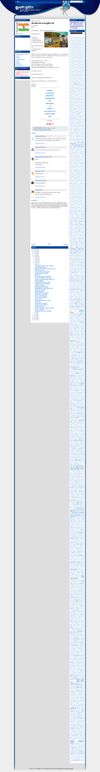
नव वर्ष (74, 434)
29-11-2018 (73, 198)
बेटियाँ (74, 504)
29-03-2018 (82, 194)
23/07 (75, 163)
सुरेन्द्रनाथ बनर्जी (78, 721)
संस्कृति (77, 697)
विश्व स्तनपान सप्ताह (74, 659)
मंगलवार (80, 532)
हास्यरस (80, 746)
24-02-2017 (75, 166)
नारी (76, 436)
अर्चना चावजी (82, 242)
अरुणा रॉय (75, 241)
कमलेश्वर (78, 293)
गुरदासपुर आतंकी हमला (76, 335)
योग (70, 572)
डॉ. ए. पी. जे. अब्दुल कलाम (80, 396)
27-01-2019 (82, 183)
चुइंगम (79, 356)
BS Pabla (78, 754)
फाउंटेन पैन (76, 483)
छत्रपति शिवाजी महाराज (80, 361)
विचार (74, 625)
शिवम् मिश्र (72, 681)
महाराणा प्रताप (73, 544)
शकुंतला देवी (82, 669)
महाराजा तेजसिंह (82, 542)
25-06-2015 (78, 173)
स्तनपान (83, 729)
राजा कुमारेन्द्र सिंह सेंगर (20, 59)
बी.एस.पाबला (81, 498)
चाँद (83, 352)
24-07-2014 (72, 167)
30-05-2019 (79, 198)
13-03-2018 (78, 98)
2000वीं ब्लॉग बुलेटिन (77, 140)
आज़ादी (74, 259)
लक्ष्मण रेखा (77, 605)
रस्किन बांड (79, 578)
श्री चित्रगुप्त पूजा (76, 688)
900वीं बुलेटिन (78, 217)
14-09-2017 (81, 108)
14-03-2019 (75, 105)
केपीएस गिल (78, 318)
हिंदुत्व (76, 750)
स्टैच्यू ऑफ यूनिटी (77, 729)
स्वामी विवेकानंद (74, 735)
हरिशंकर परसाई (79, 739)
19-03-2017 (81, 130)
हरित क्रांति (75, 738)
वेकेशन (82, 666)
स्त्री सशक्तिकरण (74, 731)
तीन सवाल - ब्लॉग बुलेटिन (39, 309)
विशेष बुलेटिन (80, 631)
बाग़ (79, 493)
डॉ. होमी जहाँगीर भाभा (79, 402)
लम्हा (74, 608)
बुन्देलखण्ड (79, 501)
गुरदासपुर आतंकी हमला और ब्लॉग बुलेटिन (42, 271)
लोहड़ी (79, 617)
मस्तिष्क (75, 541)
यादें (82, 568)
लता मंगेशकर (81, 607)
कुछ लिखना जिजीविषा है (39, 280)
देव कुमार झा (18, 56)
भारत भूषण (81, 524)
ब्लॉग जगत (73, 508)
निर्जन (75, 437)
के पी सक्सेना (72, 315)
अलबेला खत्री (72, 245)
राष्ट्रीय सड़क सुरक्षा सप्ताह (77, 598)
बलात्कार (71, 491)
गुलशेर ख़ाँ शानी (77, 342)
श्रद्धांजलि (77, 687)
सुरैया (83, 721)
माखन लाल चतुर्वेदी (78, 549)
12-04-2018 (81, 92)
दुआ (79, 417)
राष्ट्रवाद (75, 591)
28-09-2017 (73, 193)
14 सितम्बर (81, 102)
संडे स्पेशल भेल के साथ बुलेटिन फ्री (41, 304)
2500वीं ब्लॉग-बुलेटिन (77, 177)
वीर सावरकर (73, 666)
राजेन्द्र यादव (78, 584)
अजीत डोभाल (77, 232)
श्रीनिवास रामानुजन (81, 691)
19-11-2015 (76, 133)
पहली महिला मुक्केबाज (81, 453)
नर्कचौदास (76, 433)
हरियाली (79, 738)
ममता (82, 539)
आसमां (72, 266)
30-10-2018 (73, 201)
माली (82, 552)
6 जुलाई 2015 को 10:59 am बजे (40, 167)
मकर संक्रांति (79, 534)
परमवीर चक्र (74, 448)
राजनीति (82, 581)
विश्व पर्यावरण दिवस (75, 645)
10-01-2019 (79, 78)
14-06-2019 (78, 106)
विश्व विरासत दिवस (76, 656)
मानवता (78, 551)
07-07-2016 (79, 65)
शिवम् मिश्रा (18, 63)
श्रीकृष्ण (78, 690)
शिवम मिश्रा (78, 679)
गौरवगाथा (75, 348)
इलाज (78, 269)
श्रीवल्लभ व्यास (72, 694)
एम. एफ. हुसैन (73, 282)
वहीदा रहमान (78, 621)
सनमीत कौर (74, 700)
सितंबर (36, 261)
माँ (73, 548)
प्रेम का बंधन (82, 476)
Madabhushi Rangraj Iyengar (42, 156)
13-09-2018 (72, 101)
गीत (76, 334)
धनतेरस (71, 427)
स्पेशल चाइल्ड (72, 732)
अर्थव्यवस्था (76, 244)
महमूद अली (81, 541)
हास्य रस (76, 746)
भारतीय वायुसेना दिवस (79, 525)
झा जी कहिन (81, 385)
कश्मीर (72, 302)
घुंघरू (74, 349)
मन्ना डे (73, 539)
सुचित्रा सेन (78, 717)
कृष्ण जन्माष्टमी (80, 314)
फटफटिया (71, 481)
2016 (35, 253)
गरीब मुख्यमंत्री (77, 332)
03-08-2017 (79, 48)
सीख (74, 714)
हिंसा (79, 750)
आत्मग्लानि (73, 261)
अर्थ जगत (72, 244)
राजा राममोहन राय (81, 583)
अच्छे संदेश (78, 231)
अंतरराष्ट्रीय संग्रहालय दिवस (74, 224)
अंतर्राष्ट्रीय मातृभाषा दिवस (78, 227)
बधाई (71, 490)
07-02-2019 (77, 64)
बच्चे (80, 487)
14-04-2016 (81, 105)
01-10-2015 (79, 40)
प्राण (82, 474)
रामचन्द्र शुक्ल (77, 587)
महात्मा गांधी (72, 542)
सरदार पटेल (75, 704)
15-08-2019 (73, 112)
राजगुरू (79, 581)
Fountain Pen (78, 757)
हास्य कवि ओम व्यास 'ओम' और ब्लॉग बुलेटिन (43, 300)
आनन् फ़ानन (74, 262)
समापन (82, 701)
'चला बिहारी (71, 37)
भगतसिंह (74, 521)
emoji (73, 756)
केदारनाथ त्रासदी (77, 317)
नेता (71, 440)
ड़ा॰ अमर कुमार (74, 392)
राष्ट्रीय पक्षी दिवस (78, 594)
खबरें (82, 324)
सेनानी (82, 724)
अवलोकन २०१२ (81, 248)
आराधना (75, 265)
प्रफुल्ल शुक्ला (81, 473)
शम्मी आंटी (74, 672)
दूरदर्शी (77, 420)
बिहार (77, 498)
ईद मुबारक (73, 272)
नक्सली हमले (72, 431)
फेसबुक (83, 484)
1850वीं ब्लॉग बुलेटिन (77, 129)
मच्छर (72, 535)
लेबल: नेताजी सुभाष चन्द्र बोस (74, 614)
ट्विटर (77, 389)
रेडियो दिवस (80, 604)
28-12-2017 (79, 193)
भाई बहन (73, 524)
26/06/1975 (76, 181)
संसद (83, 695)
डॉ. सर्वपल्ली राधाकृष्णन (77, 400)
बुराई (83, 501)
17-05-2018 (77, 119)
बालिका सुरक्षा (73, 498)
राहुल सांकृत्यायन (75, 601)
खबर (79, 324)
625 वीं (80, 211)
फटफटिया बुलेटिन (77, 481)
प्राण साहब (71, 476)
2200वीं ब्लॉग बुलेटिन (77, 156)
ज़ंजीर (83, 362)
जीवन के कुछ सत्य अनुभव (75, 379)
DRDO (83, 754)
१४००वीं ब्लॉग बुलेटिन (73, 109)
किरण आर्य (73, 307)
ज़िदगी (82, 376)
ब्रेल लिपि (75, 507)
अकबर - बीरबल (77, 228)
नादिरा (81, 434)
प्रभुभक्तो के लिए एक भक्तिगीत (50, 113)
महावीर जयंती (76, 545)
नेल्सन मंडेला (76, 441)
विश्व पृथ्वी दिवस (74, 648)
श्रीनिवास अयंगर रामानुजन (73, 691)
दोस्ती (77, 426)
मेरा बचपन (49, 116)
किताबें (83, 306)
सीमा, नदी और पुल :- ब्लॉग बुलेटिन (41, 294)
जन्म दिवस (73, 368)
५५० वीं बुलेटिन (78, 210)
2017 (35, 252)
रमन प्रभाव (71, 575)
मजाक (75, 535)
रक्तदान (82, 572)
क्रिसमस (76, 324)
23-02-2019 (75, 159)
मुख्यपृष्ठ (49, 244)
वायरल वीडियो (76, 622)
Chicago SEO (48, 768)
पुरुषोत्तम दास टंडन (74, 461)
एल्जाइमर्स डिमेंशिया (72, 283)
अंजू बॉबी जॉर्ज (75, 218)
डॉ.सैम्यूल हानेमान (72, 403)
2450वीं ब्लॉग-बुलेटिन (77, 170)
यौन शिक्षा (78, 572)
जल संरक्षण (81, 373)
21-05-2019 (79, 149)
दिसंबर (36, 256)
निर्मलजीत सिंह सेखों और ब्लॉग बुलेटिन (41, 286)
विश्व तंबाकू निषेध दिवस (74, 641)
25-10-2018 (78, 176)
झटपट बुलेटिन (77, 382)
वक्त (82, 617)
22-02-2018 (75, 153)
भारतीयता (78, 528)
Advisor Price (53, 768)
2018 (35, 251)
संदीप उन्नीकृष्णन (75, 695)
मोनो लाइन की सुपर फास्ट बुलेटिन (41, 303)
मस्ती (78, 541)
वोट (70, 669)
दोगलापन (71, 426)
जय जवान (71, 372)
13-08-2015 (81, 99)
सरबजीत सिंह (73, 705)
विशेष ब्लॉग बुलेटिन (73, 632)
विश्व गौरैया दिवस (75, 638)
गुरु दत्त (73, 338)
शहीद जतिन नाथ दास (78, 675)
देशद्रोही (71, 424)
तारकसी (71, 406)
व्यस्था (78, 669)
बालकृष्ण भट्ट (82, 497)
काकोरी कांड (76, 303)
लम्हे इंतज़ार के (37, 274)
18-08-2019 (78, 126)
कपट (71, 293)
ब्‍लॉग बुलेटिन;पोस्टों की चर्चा (75, 515)
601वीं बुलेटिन (76, 211)
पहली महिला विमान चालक (75, 454)
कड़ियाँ (81, 290)
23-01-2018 (78, 157)
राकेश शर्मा (73, 580)
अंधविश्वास (71, 228)
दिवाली (77, 416)
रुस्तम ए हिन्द (73, 604)
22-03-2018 (81, 153)
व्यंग (73, 669)
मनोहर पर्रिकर (82, 538)
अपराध (75, 237)
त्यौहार (81, 409)
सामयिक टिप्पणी (78, 711)
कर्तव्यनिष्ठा (71, 296)
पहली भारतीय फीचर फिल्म (73, 453)
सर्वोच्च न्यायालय (80, 707)
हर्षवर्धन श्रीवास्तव (19, 64)
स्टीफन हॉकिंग (72, 729)
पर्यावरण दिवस (82, 450)
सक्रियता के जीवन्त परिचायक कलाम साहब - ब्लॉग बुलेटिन (45, 268)
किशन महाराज (79, 307)
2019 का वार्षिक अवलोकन (79, 146)
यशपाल (79, 568)
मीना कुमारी (79, 555)
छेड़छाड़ (75, 362)
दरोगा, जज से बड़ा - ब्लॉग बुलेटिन (41, 297)
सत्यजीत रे (77, 698)
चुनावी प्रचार (72, 359)
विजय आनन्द (79, 625)
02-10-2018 (73, 45)
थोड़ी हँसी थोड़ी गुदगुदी (79, 410)
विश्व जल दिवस (75, 639)
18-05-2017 (75, 125)
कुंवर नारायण (74, 309)
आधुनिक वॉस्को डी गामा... (50, 95)
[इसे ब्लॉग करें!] (51, 128)
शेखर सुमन (78, 684)
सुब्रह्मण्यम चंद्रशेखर (73, 719)
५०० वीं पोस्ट (81, 208)
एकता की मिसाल (74, 279)
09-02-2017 (77, 72)
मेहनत (82, 561)
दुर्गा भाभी (76, 419)
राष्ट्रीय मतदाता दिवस (74, 597)
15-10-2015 (79, 112)
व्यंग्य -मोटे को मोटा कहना (50, 93)
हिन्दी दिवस (71, 751)
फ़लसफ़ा (72, 483)
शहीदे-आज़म (76, 676)
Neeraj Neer (38, 171)
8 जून (80, 214)
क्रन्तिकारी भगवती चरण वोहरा (74, 322)
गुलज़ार (77, 341)
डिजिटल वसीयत (79, 392)
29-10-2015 (82, 197)
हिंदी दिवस (79, 747)
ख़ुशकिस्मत (76, 325)
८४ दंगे (76, 215)
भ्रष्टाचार (71, 532)
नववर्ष (78, 434)
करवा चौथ (75, 295)
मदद (77, 535)
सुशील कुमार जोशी (38, 136)
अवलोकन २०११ (73, 248)
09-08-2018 (82, 75)
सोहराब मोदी (78, 728)
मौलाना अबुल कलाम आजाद (74, 566)
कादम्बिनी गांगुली (82, 303)
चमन (72, 352)
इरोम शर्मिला (74, 269)
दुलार (80, 419)
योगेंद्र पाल (74, 572)
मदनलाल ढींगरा (82, 535)
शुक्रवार (75, 683)
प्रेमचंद (73, 477)
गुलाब (82, 342)
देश (77, 423)
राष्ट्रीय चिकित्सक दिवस (76, 593)
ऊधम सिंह (77, 276)
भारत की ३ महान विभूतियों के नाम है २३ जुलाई (43, 277)
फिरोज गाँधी (74, 484)
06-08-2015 (77, 61)
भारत (77, 524)
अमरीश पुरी (79, 238)
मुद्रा (75, 556)
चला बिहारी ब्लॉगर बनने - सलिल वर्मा (22, 54)
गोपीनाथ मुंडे (78, 345)
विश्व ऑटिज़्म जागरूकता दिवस (74, 635)
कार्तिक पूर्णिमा (78, 306)
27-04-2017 (73, 184)
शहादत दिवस (81, 673)
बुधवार (76, 501)
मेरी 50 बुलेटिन (73, 561)
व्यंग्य (75, 669)
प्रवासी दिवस (72, 474)
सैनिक (74, 725)
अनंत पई (75, 234)
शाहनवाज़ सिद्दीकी (74, 678)
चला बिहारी (79, 352)
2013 (35, 317)
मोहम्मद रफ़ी (76, 565)
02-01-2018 (77, 41)
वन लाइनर (72, 618)
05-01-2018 (79, 54)
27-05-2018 (79, 184)
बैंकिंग (77, 504)
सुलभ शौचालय (74, 722)
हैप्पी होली (79, 753)
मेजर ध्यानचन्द (74, 558)
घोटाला (78, 349)
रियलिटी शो (81, 601)
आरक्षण (71, 265)
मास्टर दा (71, 554)
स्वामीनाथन (80, 735)
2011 (35, 319)
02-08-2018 (77, 44)
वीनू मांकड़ (82, 665)
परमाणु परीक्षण (80, 448)
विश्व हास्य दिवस (80, 659)
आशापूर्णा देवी (82, 265)
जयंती (76, 373)
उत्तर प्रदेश (81, 272)
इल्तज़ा (82, 269)
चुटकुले (72, 358)
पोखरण (75, 464)
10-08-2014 (82, 79)
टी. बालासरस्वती (74, 386)
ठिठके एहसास (77, 390)
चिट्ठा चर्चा (74, 355)
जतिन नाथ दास (80, 365)
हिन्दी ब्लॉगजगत (76, 751)
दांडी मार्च (73, 413)
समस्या (71, 701)
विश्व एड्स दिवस (74, 634)
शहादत (77, 673)
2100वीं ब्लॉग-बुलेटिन (75, 152)
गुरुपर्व (77, 339)
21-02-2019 (82, 147)
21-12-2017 (77, 150)
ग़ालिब (81, 332)
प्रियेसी (75, 476)
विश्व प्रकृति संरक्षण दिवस (74, 649)
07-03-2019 (82, 64)
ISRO (83, 757)
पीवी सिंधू (80, 458)
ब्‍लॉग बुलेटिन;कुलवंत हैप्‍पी (77, 514)
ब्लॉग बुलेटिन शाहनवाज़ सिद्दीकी (80, 511)
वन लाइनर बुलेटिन (78, 618)
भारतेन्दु (82, 528)
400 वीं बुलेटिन (72, 207)
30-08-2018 (82, 200)
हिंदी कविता (74, 747)
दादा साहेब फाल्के (78, 413)
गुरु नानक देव (78, 338)
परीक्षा (74, 450)
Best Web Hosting (60, 768)
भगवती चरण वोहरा (80, 521)
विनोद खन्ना (82, 628)
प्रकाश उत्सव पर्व (78, 470)
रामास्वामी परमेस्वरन (80, 590)
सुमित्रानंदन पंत (72, 721)
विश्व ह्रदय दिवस (72, 663)
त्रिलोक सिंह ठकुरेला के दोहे (50, 98)
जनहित (83, 366)
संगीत (76, 694)
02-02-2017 (82, 41)
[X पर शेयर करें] (52, 128)
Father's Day (72, 757)
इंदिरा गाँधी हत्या (74, 268)
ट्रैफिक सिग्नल (72, 389)
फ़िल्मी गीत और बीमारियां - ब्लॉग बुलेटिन (42, 292)
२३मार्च (80, 164)
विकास (74, 624)
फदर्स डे (83, 481)
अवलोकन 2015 (78, 251)
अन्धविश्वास (81, 235)
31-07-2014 (72, 204)
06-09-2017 (73, 62)
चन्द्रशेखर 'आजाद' (75, 351)
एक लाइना (82, 278)
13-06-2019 (75, 99)
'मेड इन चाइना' (76, 38)
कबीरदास (74, 293)
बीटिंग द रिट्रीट (72, 500)
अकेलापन (81, 228)
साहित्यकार (79, 712)
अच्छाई (75, 231)
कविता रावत (37, 190)
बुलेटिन (78, 503)
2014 (35, 315)
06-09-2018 (79, 62)
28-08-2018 (82, 191)
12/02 (81, 95)
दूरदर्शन (74, 420)
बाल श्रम (77, 497)
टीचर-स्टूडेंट (79, 386)
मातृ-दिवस (74, 551)
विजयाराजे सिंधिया (72, 628)
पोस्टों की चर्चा (78, 467)
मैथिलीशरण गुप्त (80, 562)
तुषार (74, 407)
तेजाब (73, 409)
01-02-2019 (82, 38)
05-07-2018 (79, 57)
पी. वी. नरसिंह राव (75, 458)
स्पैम (76, 732)
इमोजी (71, 269)
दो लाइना (81, 424)
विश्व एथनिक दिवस (80, 634)
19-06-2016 (78, 132)
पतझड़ (71, 447)
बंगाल (74, 487)
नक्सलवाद (81, 430)
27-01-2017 (76, 183)
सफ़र (77, 700)
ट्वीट (80, 389)
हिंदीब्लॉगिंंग (72, 750)
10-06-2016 (77, 79)
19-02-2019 (75, 130)
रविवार (83, 575)
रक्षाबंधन (73, 573)
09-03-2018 (73, 74)
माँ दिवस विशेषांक (77, 548)
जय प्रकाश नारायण (76, 372)
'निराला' (76, 37)
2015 (35, 255)
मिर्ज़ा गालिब (79, 554)
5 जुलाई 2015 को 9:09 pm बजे (40, 143)
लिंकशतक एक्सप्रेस (80, 611)
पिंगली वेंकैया (73, 457)
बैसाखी (81, 504)
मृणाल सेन (82, 556)
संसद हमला (73, 697)
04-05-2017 (73, 51)
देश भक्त (81, 423)
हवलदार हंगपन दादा (77, 743)
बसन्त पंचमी (71, 493)
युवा (78, 569)
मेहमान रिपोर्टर (72, 562)
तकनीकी (82, 403)
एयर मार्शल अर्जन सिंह (80, 282)
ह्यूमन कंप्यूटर (74, 754)
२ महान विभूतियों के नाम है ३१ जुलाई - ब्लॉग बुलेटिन (44, 265)
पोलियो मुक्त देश (80, 464)
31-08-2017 (78, 204)
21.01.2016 (82, 150)
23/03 (71, 163)
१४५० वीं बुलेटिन (80, 109)
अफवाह (83, 237)
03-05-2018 (82, 47)
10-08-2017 (73, 81)
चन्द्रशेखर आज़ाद (81, 351)
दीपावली (76, 417)
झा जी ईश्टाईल (74, 385)
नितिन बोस (82, 436)
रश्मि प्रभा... (18, 57)
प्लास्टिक (81, 480)
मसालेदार (71, 541)
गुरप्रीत (82, 335)
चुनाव (76, 358)
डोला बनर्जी (77, 403)
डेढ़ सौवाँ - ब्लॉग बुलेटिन (78, 393)
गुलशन (82, 341)
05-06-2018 (73, 57)
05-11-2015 (77, 58)
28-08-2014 (77, 191)
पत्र (77, 447)
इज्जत (78, 268)
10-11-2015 (79, 81)
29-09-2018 (77, 197)
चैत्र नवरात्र (81, 359)
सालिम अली (74, 712)
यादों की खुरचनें (73, 569)
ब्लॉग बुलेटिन (26, 7)
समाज (74, 701)
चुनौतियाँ (76, 359)
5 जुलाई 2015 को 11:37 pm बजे (40, 152)
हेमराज (76, 753)
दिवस (74, 416)
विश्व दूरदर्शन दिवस (75, 642)
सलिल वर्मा (72, 708)
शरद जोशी (78, 672)
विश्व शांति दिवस (75, 658)
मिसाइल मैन (74, 555)
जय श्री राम (82, 372)
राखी (76, 580)
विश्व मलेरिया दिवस (78, 652)
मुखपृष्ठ (18, 1)
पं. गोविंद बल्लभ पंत (76, 443)
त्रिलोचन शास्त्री (72, 410)
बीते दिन (78, 500)
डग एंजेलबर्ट (82, 390)
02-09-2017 (82, 44)
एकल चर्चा (79, 279)
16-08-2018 (81, 116)
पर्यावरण (77, 450)
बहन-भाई (76, 493)
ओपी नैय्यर (76, 286)
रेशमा (73, 605)
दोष (74, 426)
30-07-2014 (77, 200)
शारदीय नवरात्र (82, 676)
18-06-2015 (81, 125)
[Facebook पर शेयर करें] (54, 128)
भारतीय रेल (72, 525)
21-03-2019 (73, 149)
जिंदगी (79, 376)
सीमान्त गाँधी (74, 715)
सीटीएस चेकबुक (78, 714)
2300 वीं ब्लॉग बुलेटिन (80, 163)
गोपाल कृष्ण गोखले (72, 345)
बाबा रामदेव (77, 494)
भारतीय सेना (72, 527)
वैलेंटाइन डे (75, 668)
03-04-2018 (77, 47)
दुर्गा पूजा (73, 419)
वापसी (72, 622)
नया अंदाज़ (71, 433)
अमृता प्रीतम (75, 239)
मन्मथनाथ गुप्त (77, 539)
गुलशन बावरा (72, 342)
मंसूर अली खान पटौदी (73, 534)
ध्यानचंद (71, 430)
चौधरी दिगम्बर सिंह (72, 361)
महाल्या (71, 545)
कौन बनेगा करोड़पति (80, 321)
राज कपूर (80, 580)
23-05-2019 (78, 160)
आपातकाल (82, 262)
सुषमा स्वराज (72, 724)
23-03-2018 (72, 160)
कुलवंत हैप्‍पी (82, 312)
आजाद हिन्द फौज (76, 258)
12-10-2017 (76, 95)
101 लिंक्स (75, 84)
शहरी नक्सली (73, 673)
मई (35, 314)
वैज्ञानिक (71, 668)
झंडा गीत (72, 382)
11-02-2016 (82, 85)
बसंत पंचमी (81, 491)
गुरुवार (71, 341)
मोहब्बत (72, 565)
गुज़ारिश (79, 334)
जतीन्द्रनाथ (72, 366)
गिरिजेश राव (72, 334)
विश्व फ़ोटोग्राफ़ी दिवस (76, 651)
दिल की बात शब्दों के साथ (39, 306)
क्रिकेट (73, 324)
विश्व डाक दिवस (82, 639)
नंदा (74, 430)
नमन (81, 431)
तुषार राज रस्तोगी (80, 407)
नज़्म (76, 431)
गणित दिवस (71, 331)
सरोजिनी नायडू (74, 707)
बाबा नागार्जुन (73, 494)
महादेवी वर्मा (76, 542)
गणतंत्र (79, 328)
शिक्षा (74, 679)
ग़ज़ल (75, 328)
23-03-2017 (81, 159)
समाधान (78, 701)
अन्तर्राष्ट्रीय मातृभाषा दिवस (74, 235)
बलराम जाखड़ (81, 490)
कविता (77, 300)
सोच (82, 725)
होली (83, 753)
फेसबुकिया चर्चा (74, 486)
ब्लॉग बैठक (76, 517)
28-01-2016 (73, 187)
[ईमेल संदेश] (48, 128)
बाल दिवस (73, 497)
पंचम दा (71, 444)
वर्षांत (74, 621)
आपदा (78, 262)
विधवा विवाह (77, 628)
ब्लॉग (78, 507)
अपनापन (71, 237)
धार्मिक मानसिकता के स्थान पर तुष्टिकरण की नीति (43, 288)
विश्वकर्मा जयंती (78, 663)
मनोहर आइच (77, 538)
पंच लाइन (81, 443)
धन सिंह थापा (81, 426)
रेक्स (76, 604)
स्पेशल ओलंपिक (80, 731)
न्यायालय (71, 443)
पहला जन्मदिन (77, 451)
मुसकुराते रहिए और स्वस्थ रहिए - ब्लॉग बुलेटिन (43, 311)
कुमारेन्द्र (81, 311)
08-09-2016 (73, 71)
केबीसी (82, 318)
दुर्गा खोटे (83, 417)
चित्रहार (79, 355)
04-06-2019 (79, 51)
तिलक (79, 406)
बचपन (77, 487)
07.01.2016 (73, 68)
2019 (35, 249)
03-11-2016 (77, 50)
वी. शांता (79, 665)
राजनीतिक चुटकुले (74, 583)
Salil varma (75, 760)
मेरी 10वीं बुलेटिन (75, 559)
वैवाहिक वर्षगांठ (81, 668)
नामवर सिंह (72, 436)
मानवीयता (82, 551)
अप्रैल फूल (78, 237)
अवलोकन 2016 (73, 252)
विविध (71, 631)
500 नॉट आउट (75, 208)
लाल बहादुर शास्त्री (74, 610)
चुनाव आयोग (81, 358)
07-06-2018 (73, 65)
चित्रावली (82, 355)
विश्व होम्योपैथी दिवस (80, 662)
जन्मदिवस (80, 369)
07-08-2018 (77, 67)
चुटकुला (83, 356)
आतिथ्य (83, 259)
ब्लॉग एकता (82, 507)
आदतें (76, 261)
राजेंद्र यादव (73, 584)
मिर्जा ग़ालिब (75, 554)
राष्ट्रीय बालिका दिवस (80, 595)
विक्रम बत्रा (78, 624)
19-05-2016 (72, 132)
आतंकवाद (78, 259)
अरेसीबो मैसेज (77, 242)
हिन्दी (82, 750)
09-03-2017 (82, 72)
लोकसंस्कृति (75, 617)
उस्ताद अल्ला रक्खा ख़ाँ (76, 275)
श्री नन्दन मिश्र (82, 688)
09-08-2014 (77, 75)
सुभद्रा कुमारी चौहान (80, 719)
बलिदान (76, 491)
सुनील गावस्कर (75, 718)
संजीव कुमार (80, 694)
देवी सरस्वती (73, 423)
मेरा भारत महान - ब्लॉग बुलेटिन (40, 289)
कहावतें (80, 302)
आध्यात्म (80, 261)
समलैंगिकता (81, 700)
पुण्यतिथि (76, 460)
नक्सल (77, 430)
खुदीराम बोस (71, 325)
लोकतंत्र (75, 615)
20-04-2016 (78, 136)
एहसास (78, 283)
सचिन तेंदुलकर (82, 697)
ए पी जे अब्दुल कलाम (76, 278)
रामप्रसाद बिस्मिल (81, 588)
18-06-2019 (72, 126)
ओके (78, 285)
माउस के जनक (72, 549)
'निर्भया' (79, 37)
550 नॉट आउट (72, 210)
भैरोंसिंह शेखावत (80, 531)
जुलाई (36, 264)
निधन (72, 437)
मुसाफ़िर (79, 556)
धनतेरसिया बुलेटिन (76, 427)
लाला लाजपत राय (81, 610)
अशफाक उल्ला (81, 252)
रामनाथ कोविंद (76, 588)
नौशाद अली (81, 441)
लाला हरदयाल (73, 611)
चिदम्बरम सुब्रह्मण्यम (74, 356)
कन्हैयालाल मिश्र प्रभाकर (79, 292)
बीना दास (81, 500)
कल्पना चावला (77, 297)
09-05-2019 (79, 74)
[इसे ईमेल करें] (50, 128)
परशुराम (71, 450)
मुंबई (83, 555)
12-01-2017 (78, 91)
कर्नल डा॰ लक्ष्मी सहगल (78, 296)
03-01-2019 (79, 45)
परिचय (50, 100)
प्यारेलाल (74, 470)
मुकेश (72, 556)
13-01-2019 (72, 98)
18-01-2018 (78, 123)
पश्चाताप (72, 451)
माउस (82, 548)
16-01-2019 (78, 115)
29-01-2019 (77, 194)
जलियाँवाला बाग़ (72, 375)
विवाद (75, 629)
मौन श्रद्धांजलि (81, 565)
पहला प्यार (81, 451)
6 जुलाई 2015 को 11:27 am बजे (40, 176)
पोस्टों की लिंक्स (39, 129)
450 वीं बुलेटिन (78, 207)
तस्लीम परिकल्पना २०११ (74, 404)
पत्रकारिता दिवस (82, 447)
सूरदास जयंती (77, 724)
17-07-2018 (82, 119)
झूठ (70, 386)
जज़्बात (74, 365)
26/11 (71, 183)
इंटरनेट (76, 266)
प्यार (70, 470)
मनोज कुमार (72, 538)
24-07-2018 (78, 167)
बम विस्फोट (75, 490)
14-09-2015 (75, 108)
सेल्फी (71, 725)
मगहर (83, 534)
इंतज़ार (79, 266)
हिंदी (83, 746)
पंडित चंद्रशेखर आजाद (77, 444)
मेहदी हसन (78, 561)
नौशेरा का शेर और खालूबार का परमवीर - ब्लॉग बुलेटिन (44, 307)
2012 (35, 318)
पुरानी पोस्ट (65, 244)
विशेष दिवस (74, 631)
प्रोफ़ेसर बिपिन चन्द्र (76, 480)
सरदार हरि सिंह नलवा (81, 704)
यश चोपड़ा (75, 568)
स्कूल (82, 728)
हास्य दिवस (71, 746)
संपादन (80, 695)
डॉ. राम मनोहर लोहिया (75, 399)
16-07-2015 (75, 116)
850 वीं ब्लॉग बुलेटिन (81, 215)
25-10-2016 (72, 176)
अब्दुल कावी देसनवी (73, 238)
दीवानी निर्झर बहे (49, 90)
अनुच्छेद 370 (81, 234)
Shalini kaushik (38, 147)
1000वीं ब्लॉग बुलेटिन (77, 82)
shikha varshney (39, 180)
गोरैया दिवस (82, 345)
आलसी (78, 265)
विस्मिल (75, 665)
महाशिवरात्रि (81, 545)
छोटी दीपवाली (79, 362)
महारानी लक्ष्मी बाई (80, 544)
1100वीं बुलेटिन (80, 89)
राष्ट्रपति (71, 591)
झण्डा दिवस (75, 383)
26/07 (81, 181)
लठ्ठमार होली (76, 607)
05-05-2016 (82, 55)
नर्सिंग (80, 433)
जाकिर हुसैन (75, 376)
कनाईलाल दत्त (72, 292)
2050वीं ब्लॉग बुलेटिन (75, 147)
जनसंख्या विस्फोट (78, 366)
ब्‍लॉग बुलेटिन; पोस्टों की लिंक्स (78, 512)
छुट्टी (72, 362)
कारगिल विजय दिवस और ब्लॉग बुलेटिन (42, 273)
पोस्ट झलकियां (77, 465)
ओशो (78, 289)
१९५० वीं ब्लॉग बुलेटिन (77, 135)
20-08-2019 (72, 139)
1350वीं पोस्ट (76, 102)
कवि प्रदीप (79, 299)
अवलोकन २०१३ (75, 249)
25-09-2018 (81, 174)
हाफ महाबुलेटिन (72, 744)
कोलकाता (74, 321)
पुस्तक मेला (80, 461)
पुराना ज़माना (82, 460)
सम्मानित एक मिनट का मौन (39, 270)
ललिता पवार (78, 608)
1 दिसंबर (74, 78)
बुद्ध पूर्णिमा (71, 501)
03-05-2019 (73, 48)
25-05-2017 (72, 173)
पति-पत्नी (74, 447)
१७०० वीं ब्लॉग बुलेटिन (78, 122)
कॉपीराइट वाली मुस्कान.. (50, 103)
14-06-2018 (72, 106)
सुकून (71, 717)
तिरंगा (75, 406)
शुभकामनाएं (72, 684)
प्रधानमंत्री (75, 473)
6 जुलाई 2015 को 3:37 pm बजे (40, 197)
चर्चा (74, 352)
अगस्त (36, 262)
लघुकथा (73, 607)
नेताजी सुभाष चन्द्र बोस (77, 440)
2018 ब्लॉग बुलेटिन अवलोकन (80, 143)
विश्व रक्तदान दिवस (76, 655)
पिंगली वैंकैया (77, 457)
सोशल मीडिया (72, 728)
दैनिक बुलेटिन (76, 424)
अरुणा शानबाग (81, 241)
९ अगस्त (73, 217)
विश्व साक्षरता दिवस (81, 658)
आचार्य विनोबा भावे (78, 255)
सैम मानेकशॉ (78, 725)
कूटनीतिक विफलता (74, 314)
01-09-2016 (73, 40)
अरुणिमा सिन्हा (72, 242)
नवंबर (36, 258)
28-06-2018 (79, 190)
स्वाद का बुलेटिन (38, 301)
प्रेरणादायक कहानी (78, 477)
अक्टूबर (36, 259)
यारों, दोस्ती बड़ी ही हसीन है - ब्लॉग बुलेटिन (42, 282)
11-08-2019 (82, 88)
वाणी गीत (17, 61)
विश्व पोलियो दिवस (80, 648)
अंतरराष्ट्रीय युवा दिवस (73, 221)
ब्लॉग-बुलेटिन (78, 518)
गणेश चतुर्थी (76, 331)
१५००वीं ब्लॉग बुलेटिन (78, 113)
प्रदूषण (71, 473)
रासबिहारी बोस (77, 600)
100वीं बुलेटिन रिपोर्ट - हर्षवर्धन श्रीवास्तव (42, 283)
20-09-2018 (78, 139)
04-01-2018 (82, 50)
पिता (81, 457)
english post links (79, 756)
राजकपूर (71, 581)
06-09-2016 (82, 61)
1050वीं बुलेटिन (80, 84)
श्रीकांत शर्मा (73, 690)
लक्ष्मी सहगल (82, 605)
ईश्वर (77, 272)
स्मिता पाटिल (81, 732)
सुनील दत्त (80, 718)
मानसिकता (73, 552)
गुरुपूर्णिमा (81, 339)
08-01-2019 (79, 68)
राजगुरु (75, 581)
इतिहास (82, 268)
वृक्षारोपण (78, 666)
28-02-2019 (79, 187)
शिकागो (79, 678)
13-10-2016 (78, 101)
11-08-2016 (77, 88)
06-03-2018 (82, 58)
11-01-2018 (76, 85)
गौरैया (78, 348)
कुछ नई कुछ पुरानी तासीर (39, 291)
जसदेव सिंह (78, 375)
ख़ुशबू (80, 325)
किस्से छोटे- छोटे (49, 108)
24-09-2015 (76, 169)
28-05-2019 (73, 190)
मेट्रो (78, 558)
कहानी (76, 302)
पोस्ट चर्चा (71, 465)
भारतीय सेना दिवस (78, 527)
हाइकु (82, 743)
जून (35, 312)
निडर (79, 436)
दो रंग (50, 106)
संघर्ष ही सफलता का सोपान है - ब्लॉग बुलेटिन (43, 276)
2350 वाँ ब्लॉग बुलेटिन (75, 164)
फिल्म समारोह (79, 484)
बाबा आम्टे (82, 493)
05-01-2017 (73, 54)
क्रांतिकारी (82, 322)
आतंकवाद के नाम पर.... (39, 298)
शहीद (71, 675)
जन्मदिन (74, 369)
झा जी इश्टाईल (81, 383)
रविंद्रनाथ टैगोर (77, 575)
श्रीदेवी (82, 690)
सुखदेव (74, 717)
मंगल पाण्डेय (76, 532)
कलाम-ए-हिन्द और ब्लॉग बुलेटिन (40, 267)
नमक (78, 431)
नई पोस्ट (33, 244)
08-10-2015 (79, 71)
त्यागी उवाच (77, 409)
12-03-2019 (75, 92)
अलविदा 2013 (78, 245)
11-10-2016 (74, 89)
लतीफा (71, 608)
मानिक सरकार (78, 552)
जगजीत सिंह (77, 363)
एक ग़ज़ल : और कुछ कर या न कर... (50, 111)
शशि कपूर (82, 672)
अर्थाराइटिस (81, 244)
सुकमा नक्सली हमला (80, 715)
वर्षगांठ (71, 621)
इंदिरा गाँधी (82, 266)
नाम (83, 434)
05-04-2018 (77, 55)
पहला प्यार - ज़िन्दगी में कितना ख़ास (41, 295)
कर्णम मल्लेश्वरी (80, 295)
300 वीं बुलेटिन (79, 201)
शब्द (70, 672)
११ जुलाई (71, 85)
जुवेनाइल (81, 379)
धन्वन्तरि (82, 427)
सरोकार (82, 705)
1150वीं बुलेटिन (72, 91)
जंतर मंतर (72, 363)
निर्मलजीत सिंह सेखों (80, 437)
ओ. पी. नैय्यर (75, 285)
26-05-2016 (72, 180)
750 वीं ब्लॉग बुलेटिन (74, 214)
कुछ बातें (79, 309)
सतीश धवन (73, 698)
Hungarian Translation (68, 768)
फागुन (80, 483)
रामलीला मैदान (73, 590)
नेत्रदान (71, 441)
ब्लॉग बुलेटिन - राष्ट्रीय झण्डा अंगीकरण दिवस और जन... (45, 279)
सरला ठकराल (78, 705)
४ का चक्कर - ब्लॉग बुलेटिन (40, 285)
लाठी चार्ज (82, 608)
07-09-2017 (82, 67)
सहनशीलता (78, 708)
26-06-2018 (78, 180)
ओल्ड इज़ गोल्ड (73, 289)
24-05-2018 (81, 166)
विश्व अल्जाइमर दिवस (81, 632)
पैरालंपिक (71, 464)
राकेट (83, 578)
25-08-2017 (75, 174)
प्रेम (78, 476)
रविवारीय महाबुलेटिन (76, 577)
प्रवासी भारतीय (78, 474)
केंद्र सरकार (78, 315)
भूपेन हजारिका (74, 531)
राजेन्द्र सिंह (82, 584)
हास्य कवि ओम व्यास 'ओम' (79, 744)
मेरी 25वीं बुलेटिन (81, 559)
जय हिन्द (72, 373)
